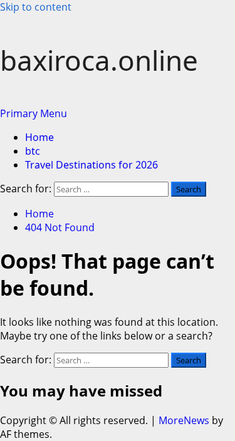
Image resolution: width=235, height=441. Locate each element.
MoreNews (184, 420)
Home (39, 137)
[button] (33, 113)
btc (32, 151)
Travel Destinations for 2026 (91, 165)
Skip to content (35, 7)
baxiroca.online (99, 60)
